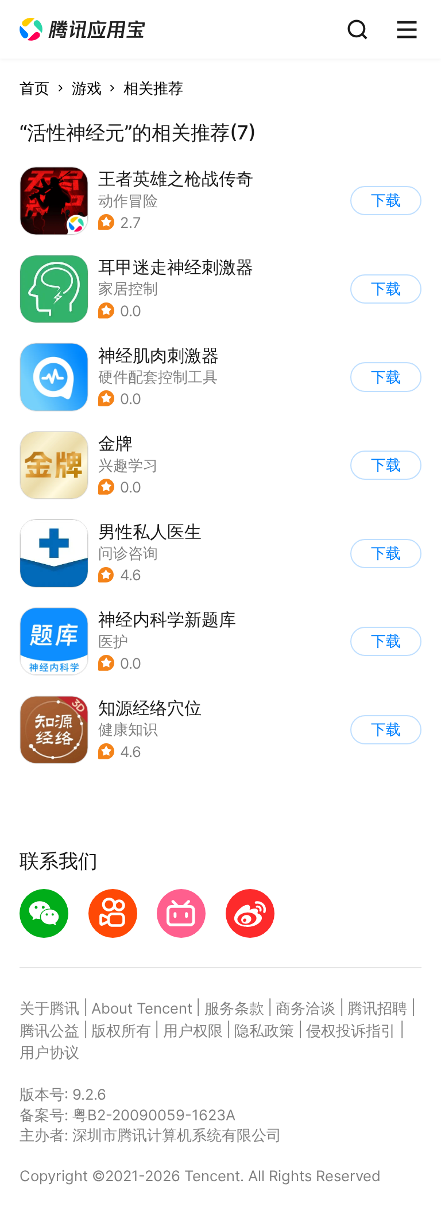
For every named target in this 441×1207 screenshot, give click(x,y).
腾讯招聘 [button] (377, 1008)
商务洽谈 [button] (305, 1008)
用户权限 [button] (193, 1030)
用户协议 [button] (49, 1052)
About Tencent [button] (141, 1008)
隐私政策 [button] (264, 1030)
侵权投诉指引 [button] (351, 1030)
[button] (82, 29)
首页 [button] (34, 88)
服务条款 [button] (234, 1008)
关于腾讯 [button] (49, 1008)
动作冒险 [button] (128, 200)
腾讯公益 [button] (49, 1030)
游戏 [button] (87, 88)
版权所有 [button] (121, 1030)
